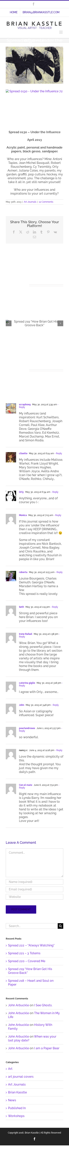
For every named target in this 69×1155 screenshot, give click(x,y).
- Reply (58, 453)
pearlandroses (27, 728)
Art (10, 1069)
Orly (21, 492)
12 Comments (46, 202)
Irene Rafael (25, 634)
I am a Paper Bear (46, 1048)
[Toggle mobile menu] (61, 32)
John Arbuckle (18, 1005)
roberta (23, 572)
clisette (23, 453)
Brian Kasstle (17, 1092)
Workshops (16, 1116)
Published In (17, 1108)
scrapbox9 (25, 404)
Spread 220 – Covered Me (26, 961)
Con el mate (25, 785)
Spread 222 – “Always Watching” (31, 945)
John (21, 705)
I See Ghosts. (43, 1005)
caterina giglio (27, 683)
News (12, 1100)
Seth (21, 607)
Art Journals (30, 202)
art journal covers (21, 1076)
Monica (23, 515)
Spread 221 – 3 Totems (24, 953)
